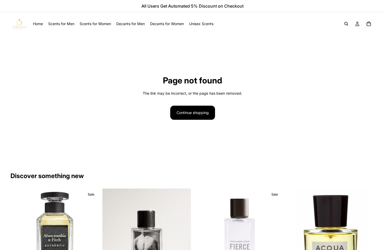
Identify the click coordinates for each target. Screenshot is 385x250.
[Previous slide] (110, 244)
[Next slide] (183, 244)
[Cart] (369, 24)
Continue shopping (193, 112)
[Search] (346, 24)
